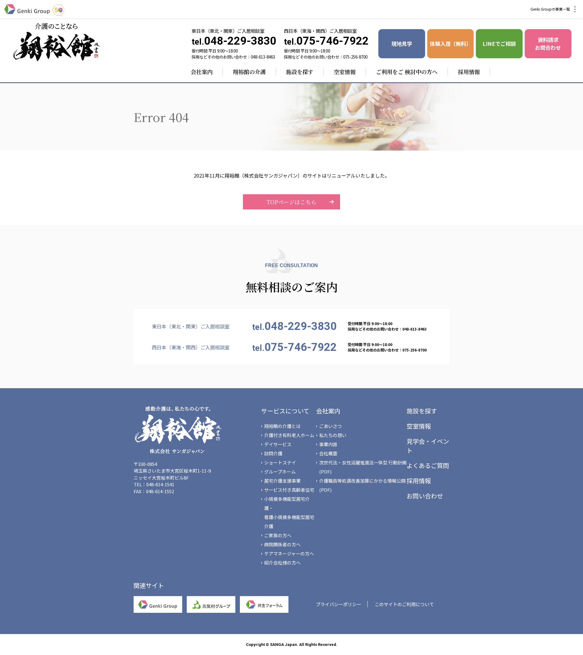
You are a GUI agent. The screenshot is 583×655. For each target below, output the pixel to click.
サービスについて (285, 410)
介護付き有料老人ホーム (289, 435)
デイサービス (278, 444)
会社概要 (328, 453)
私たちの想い (332, 435)
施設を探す (299, 72)
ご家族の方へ (278, 535)
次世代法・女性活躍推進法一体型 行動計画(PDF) (363, 467)
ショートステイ (280, 462)
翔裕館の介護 (249, 72)
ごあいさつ (330, 426)
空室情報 (345, 72)
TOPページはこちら (291, 202)
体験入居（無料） (450, 43)
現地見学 (401, 43)
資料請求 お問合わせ (548, 43)
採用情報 (469, 72)
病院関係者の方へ (282, 544)
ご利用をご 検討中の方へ (407, 72)
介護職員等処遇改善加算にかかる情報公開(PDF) (362, 485)
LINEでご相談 (499, 43)
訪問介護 (273, 453)
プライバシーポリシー (338, 604)
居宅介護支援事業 (282, 480)
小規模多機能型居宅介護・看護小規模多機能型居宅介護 (289, 512)
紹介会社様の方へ (282, 562)
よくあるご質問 (428, 465)
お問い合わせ (425, 495)
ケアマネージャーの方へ (289, 553)
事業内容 (328, 444)
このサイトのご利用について (404, 604)
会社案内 (202, 72)
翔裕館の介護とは (282, 426)
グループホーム (280, 471)
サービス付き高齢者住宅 (289, 490)
